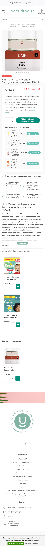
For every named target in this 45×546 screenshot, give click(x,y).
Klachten (22, 466)
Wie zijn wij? (22, 459)
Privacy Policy (22, 469)
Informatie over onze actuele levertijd (22, 490)
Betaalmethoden (22, 473)
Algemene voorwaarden (22, 462)
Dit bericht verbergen (16, 543)
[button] (16, 72)
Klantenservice (22, 480)
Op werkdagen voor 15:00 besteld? (14, 183)
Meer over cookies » (31, 543)
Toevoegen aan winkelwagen (28, 120)
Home (12, 25)
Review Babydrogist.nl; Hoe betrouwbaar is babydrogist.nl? (22, 495)
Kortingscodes (22, 487)
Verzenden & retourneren (22, 476)
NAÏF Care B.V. (6, 76)
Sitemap (22, 483)
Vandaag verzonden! (13, 186)
